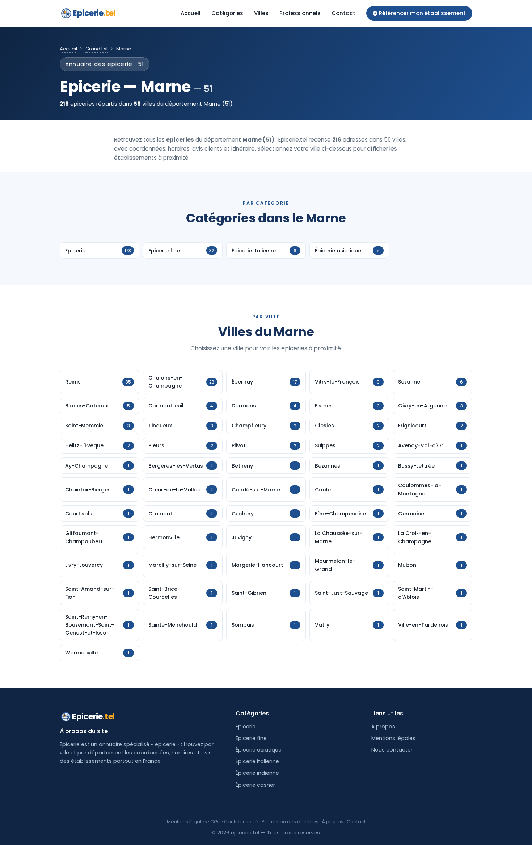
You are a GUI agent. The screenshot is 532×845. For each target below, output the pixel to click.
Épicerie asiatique (259, 749)
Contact (343, 13)
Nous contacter (392, 749)
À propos (383, 726)
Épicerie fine (251, 738)
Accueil (190, 13)
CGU (215, 821)
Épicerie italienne (257, 761)
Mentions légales (393, 738)
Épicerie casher (255, 784)
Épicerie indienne (257, 773)
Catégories (227, 13)
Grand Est (96, 48)
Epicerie (94, 13)
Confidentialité (241, 821)
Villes (261, 13)
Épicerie (246, 726)
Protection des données (290, 821)
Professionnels (300, 13)
